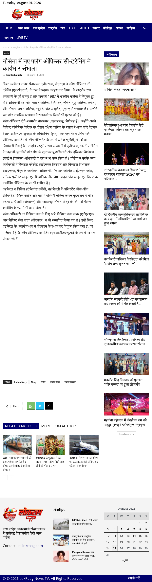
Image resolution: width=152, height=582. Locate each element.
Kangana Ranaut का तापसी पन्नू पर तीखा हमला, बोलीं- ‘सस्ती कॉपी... (83, 556)
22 (140, 542)
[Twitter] (40, 406)
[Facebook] (50, 3)
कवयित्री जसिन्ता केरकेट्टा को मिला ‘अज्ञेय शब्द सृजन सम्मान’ (126, 261)
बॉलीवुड (107, 28)
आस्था (119, 28)
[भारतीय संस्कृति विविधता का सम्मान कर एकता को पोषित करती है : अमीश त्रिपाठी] (126, 284)
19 (121, 542)
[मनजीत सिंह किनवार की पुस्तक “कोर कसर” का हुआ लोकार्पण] (126, 364)
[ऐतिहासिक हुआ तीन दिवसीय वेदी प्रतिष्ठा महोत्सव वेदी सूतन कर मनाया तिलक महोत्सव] (126, 109)
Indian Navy (20, 381)
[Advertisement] (102, 15)
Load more (125, 434)
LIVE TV (22, 37)
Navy (33, 381)
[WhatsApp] (57, 3)
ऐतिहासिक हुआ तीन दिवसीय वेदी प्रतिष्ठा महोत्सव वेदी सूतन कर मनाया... (123, 129)
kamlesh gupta (14, 74)
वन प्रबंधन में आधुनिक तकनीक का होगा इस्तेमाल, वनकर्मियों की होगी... (83, 540)
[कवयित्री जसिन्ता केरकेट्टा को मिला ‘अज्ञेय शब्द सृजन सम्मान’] (126, 243)
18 (114, 542)
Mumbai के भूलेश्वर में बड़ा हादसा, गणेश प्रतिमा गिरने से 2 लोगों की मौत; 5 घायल (50, 461)
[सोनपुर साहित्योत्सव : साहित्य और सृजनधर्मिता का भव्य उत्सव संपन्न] (126, 324)
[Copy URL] (49, 406)
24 (107, 548)
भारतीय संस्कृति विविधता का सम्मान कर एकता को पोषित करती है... (125, 301)
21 (134, 542)
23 (146, 542)
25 (114, 548)
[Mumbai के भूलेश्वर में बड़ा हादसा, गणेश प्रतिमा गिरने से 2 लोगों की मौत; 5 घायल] (50, 445)
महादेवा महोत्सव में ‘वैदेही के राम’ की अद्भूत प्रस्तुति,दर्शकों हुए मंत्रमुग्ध (125, 422)
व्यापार (96, 28)
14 (134, 536)
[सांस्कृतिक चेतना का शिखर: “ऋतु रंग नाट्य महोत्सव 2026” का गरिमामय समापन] (126, 154)
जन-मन (9, 37)
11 (114, 536)
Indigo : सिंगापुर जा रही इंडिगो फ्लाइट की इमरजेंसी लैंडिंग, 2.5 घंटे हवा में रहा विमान (83, 461)
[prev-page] (5, 477)
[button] (144, 28)
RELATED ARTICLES (21, 426)
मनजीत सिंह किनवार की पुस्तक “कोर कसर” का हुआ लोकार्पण (123, 382)
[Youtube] (63, 3)
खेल (63, 28)
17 (107, 542)
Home (9, 28)
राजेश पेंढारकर (70, 381)
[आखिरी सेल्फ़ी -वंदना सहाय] (126, 73)
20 (128, 542)
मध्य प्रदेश (39, 28)
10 (107, 536)
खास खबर (23, 28)
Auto (84, 28)
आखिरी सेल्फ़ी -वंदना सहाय (120, 89)
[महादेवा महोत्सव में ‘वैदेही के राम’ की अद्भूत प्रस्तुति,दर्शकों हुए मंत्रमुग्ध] (126, 404)
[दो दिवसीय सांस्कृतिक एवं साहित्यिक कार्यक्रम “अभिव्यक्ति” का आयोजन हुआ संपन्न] (126, 199)
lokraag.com (32, 545)
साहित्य (131, 28)
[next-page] (11, 477)
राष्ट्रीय (52, 28)
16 (146, 536)
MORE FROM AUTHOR (58, 426)
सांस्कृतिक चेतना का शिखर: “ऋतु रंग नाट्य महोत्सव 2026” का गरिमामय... (124, 174)
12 (121, 536)
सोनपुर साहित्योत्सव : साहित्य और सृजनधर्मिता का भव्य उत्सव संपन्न (124, 342)
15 (140, 536)
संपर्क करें (134, 578)
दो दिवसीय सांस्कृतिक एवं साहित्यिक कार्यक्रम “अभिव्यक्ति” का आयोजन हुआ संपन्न (126, 218)
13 (128, 536)
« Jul (125, 560)
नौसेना (43, 381)
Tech (73, 28)
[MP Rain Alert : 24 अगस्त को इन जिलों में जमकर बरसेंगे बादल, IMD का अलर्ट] (61, 524)
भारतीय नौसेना (55, 381)
